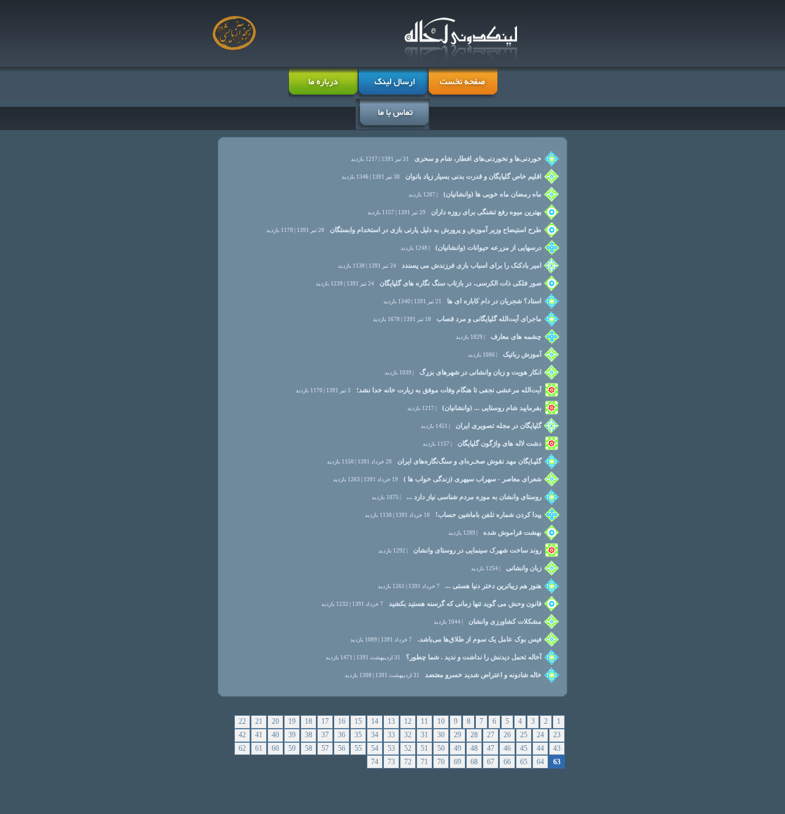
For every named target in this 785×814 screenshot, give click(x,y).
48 (474, 748)
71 (424, 762)
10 (441, 721)
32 (408, 735)
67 (490, 762)
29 (457, 735)
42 (242, 735)
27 (490, 735)
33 (391, 735)
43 (557, 748)
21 (258, 721)
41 (258, 735)
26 (507, 735)
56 (341, 748)
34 (374, 735)
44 (540, 748)
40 (275, 735)
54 (374, 748)
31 (424, 735)
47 (490, 748)
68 (474, 762)
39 (292, 735)
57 (325, 748)
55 (358, 748)
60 (275, 748)
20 (275, 721)
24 (540, 735)
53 (391, 748)
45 (523, 748)
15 (358, 721)
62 (242, 748)
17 (325, 721)
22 (242, 721)
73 (391, 762)
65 (523, 762)
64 (540, 762)
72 (408, 762)
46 (507, 748)
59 (292, 748)
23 (557, 735)
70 (441, 762)
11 (424, 721)
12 (408, 721)
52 (408, 748)
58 (308, 748)
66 (507, 762)
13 (391, 721)
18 (308, 721)
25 (523, 735)
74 (374, 762)
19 (292, 721)
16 (341, 721)
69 (457, 762)
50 (441, 748)
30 (441, 735)
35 (358, 735)
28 (474, 735)
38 (308, 735)
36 (341, 735)
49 (457, 748)
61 (258, 748)
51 (424, 748)
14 (374, 721)
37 (325, 735)
